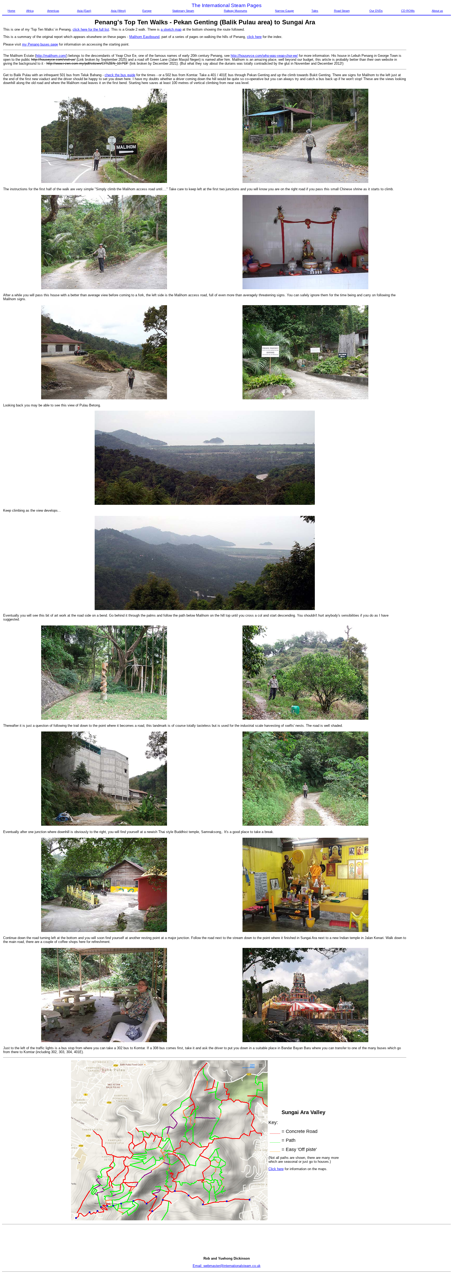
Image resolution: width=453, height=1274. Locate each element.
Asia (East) (84, 10)
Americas (53, 10)
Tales (314, 10)
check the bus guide (120, 75)
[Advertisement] (429, 106)
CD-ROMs (408, 10)
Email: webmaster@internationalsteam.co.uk (227, 1266)
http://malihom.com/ (51, 56)
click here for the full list (91, 29)
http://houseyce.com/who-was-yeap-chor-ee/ (264, 56)
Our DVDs (376, 10)
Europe (147, 10)
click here (254, 37)
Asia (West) (118, 10)
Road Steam (342, 10)
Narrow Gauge (284, 10)
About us (437, 10)
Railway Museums (235, 10)
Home (11, 10)
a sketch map (171, 29)
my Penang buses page (40, 44)
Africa (30, 10)
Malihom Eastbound (144, 37)
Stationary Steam (183, 10)
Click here (276, 1169)
